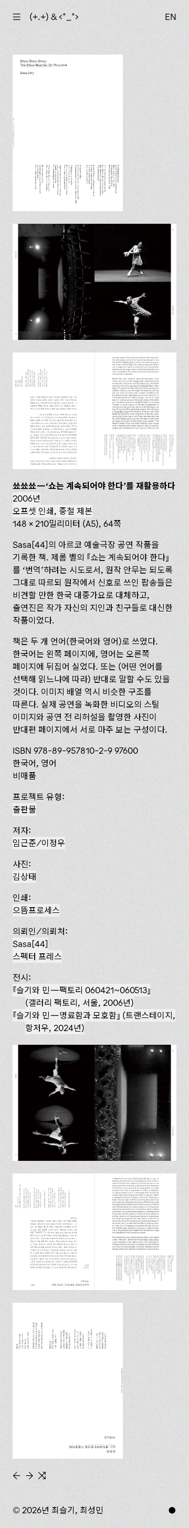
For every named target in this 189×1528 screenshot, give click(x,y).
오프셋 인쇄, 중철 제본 (52, 511)
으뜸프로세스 (36, 910)
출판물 (24, 809)
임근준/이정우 (39, 843)
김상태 (24, 876)
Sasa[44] (30, 944)
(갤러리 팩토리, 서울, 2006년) (81, 996)
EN (170, 17)
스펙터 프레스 (37, 956)
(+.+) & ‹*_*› (54, 17)
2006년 (26, 498)
